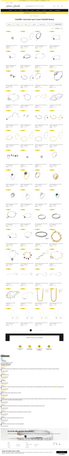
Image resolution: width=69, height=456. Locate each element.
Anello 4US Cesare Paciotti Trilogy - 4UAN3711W (56, 85)
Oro (15, 10)
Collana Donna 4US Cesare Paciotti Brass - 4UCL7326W (56, 303)
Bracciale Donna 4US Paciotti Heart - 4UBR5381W (56, 264)
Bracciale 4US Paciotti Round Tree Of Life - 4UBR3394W (12, 224)
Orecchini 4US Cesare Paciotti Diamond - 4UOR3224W (25, 125)
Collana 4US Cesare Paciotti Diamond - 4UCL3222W (27, 283)
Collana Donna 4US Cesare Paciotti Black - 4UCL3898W (12, 125)
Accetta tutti (61, 452)
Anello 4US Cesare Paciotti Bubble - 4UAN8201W (26, 165)
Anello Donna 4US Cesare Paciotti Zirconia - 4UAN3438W (41, 46)
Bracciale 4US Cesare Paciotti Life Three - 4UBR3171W (12, 244)
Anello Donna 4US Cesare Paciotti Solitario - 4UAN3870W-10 (26, 204)
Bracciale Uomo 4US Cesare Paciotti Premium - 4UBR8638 (26, 105)
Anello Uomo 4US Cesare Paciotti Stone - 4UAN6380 (55, 204)
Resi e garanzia (36, 444)
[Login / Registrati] (54, 6)
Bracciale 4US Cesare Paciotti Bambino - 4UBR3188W (25, 66)
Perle (27, 10)
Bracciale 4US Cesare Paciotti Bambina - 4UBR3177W (55, 46)
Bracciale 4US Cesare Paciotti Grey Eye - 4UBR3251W (41, 224)
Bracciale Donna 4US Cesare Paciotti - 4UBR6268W (41, 244)
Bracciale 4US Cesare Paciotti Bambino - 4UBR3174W (25, 224)
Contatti (7, 2)
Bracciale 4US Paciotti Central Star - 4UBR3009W (27, 244)
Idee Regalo (57, 10)
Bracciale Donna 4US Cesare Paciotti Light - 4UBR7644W (26, 264)
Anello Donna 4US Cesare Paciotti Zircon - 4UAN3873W (41, 204)
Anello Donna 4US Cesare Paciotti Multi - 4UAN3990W (56, 184)
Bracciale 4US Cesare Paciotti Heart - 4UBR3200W (41, 66)
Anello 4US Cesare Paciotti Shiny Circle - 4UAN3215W (55, 165)
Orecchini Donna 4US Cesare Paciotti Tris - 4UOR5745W (12, 165)
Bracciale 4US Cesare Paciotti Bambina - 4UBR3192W (11, 66)
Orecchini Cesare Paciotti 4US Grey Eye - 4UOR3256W (12, 85)
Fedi (32, 10)
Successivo (8, 364)
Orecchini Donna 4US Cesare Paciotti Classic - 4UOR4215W (27, 85)
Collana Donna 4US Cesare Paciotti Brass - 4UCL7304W (41, 303)
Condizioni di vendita (29, 444)
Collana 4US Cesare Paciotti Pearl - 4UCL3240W (56, 283)
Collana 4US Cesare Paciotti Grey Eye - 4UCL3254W (41, 283)
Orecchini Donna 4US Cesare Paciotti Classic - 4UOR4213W (41, 125)
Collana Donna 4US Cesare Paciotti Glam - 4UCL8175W (26, 323)
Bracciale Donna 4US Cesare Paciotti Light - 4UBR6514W (12, 264)
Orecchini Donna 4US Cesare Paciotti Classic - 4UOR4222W (27, 145)
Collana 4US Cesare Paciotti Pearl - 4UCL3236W (41, 105)
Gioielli (10, 10)
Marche (50, 10)
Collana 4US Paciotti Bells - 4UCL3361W (11, 303)
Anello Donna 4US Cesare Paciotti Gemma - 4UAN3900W (12, 184)
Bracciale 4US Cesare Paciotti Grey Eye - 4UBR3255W (56, 224)
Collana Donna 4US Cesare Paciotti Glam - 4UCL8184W (41, 323)
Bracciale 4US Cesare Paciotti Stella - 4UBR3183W (56, 66)
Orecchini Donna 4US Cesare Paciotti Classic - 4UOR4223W (41, 145)
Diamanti (21, 10)
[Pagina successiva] (41, 330)
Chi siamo (11, 2)
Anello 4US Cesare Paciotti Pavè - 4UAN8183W (41, 165)
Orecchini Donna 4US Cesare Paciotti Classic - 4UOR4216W (56, 125)
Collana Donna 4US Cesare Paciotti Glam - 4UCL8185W (56, 323)
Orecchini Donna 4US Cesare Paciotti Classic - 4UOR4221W (27, 46)
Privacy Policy (13, 438)
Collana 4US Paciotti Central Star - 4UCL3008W (26, 303)
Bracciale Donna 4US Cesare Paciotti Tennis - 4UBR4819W (41, 264)
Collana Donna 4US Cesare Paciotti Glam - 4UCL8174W (12, 323)
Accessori (44, 10)
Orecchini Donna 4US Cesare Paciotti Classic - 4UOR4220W (12, 145)
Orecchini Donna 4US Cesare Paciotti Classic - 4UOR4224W (56, 145)
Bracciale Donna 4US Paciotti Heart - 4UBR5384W (12, 105)
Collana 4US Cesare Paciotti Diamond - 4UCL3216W (12, 283)
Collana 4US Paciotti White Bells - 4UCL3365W (56, 105)
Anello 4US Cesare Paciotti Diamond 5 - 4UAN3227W (42, 85)
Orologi (37, 10)
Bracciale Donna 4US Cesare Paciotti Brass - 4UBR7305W (56, 244)
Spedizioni (27, 447)
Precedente (3, 364)
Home (8, 444)
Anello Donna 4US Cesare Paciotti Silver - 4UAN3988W (12, 204)
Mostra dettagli (62, 454)
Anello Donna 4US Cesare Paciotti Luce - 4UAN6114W (41, 184)
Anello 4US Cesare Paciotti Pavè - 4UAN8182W (12, 46)
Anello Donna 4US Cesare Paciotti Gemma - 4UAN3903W (26, 184)
